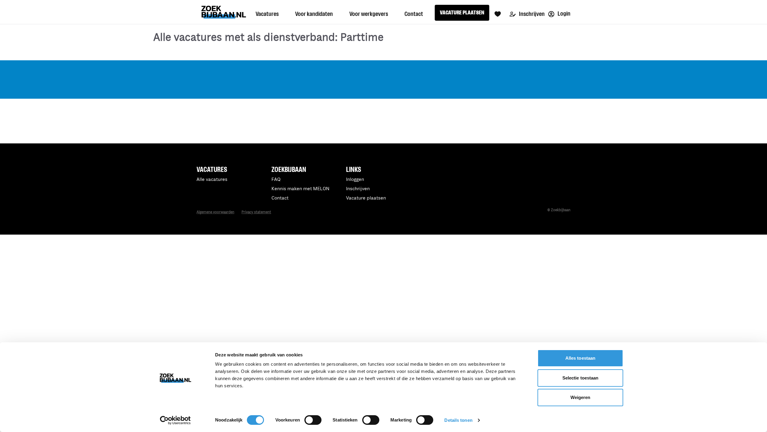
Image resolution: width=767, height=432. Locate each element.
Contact (280, 198)
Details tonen (458, 420)
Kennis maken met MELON (300, 189)
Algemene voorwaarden (215, 212)
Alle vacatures (212, 179)
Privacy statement (256, 212)
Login (563, 13)
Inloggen (355, 179)
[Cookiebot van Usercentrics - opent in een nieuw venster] (175, 420)
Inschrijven (531, 14)
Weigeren (580, 397)
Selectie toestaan (580, 377)
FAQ (275, 179)
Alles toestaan (580, 358)
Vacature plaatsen (366, 198)
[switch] (312, 420)
